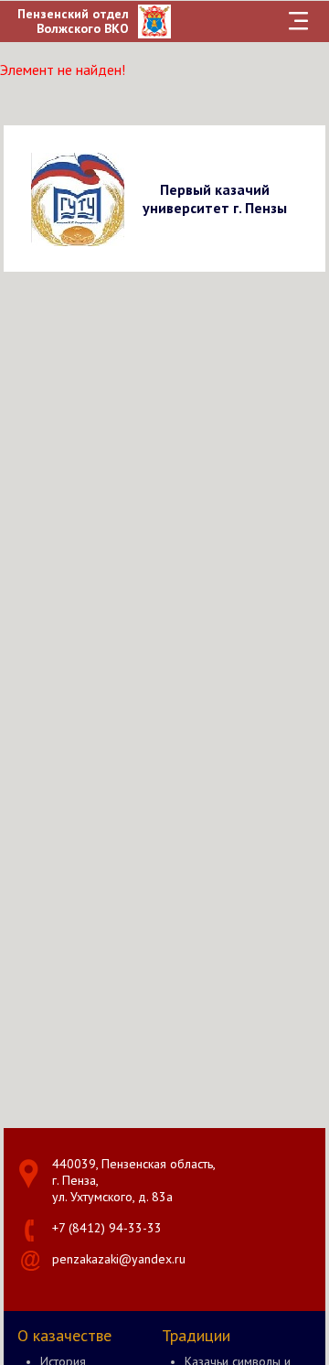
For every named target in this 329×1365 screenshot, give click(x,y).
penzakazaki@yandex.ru (119, 1259)
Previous (20, 198)
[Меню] (298, 21)
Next (308, 198)
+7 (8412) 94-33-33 (107, 1228)
